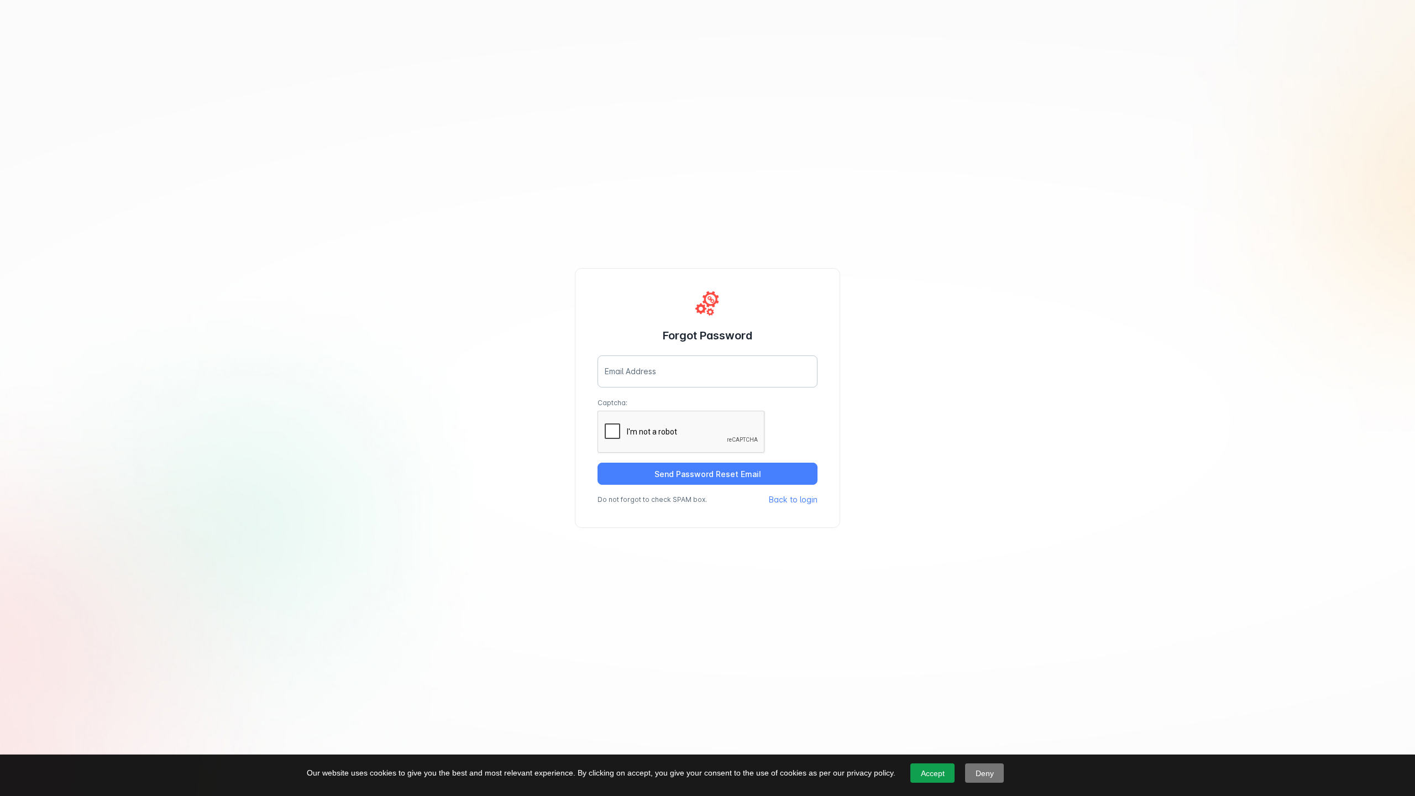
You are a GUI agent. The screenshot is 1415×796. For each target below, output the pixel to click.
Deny (985, 773)
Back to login (793, 499)
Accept (933, 773)
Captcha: (612, 403)
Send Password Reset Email (707, 474)
